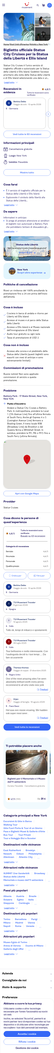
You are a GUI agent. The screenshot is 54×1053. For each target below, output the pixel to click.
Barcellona (20, 919)
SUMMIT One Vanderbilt (16, 873)
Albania (7, 896)
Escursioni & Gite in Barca (17, 821)
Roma (18, 926)
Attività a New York (39, 44)
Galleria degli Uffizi (13, 949)
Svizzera (7, 899)
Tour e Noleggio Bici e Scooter (19, 838)
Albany (41, 857)
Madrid (19, 922)
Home (6, 44)
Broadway (39, 873)
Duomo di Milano (34, 945)
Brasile (32, 896)
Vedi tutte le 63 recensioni (27, 134)
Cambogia (24, 903)
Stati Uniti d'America (19, 44)
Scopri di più (25, 252)
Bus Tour (8, 835)
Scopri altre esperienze (29, 272)
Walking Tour (10, 824)
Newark (7, 853)
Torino (6, 919)
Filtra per (40, 576)
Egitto (20, 899)
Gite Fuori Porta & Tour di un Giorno (22, 828)
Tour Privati (24, 835)
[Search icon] (38, 5)
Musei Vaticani (36, 949)
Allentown (8, 857)
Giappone (8, 903)
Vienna (31, 922)
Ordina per (16, 576)
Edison (20, 853)
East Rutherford (12, 850)
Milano (7, 922)
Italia (31, 899)
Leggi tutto (9, 82)
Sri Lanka (39, 903)
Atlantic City (26, 857)
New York (22, 269)
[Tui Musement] (27, 5)
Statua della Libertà (27, 244)
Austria (20, 896)
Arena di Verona (12, 945)
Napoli (6, 926)
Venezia (30, 926)
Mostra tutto (27, 172)
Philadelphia (35, 853)
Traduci (44, 689)
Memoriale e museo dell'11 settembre (23, 880)
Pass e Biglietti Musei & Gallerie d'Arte (24, 831)
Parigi (34, 919)
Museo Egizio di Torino (15, 942)
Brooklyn (30, 850)
